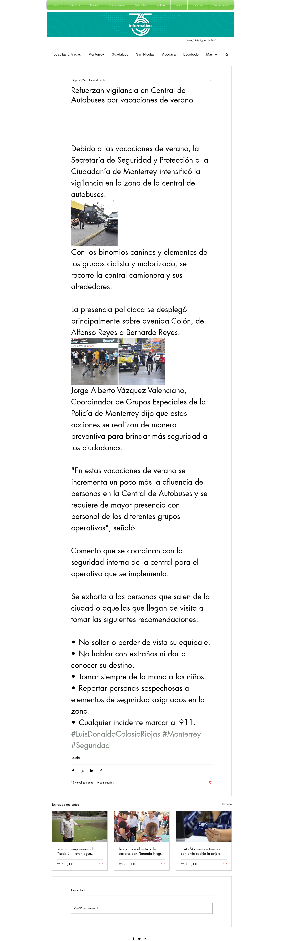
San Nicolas (145, 54)
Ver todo (227, 804)
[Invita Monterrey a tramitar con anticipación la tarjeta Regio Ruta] (203, 826)
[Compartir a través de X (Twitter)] (82, 770)
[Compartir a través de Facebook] (73, 770)
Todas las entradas (66, 54)
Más (209, 54)
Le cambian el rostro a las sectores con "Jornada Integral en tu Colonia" (141, 851)
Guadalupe (120, 54)
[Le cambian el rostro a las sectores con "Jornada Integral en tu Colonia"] (142, 826)
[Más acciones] (210, 79)
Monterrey (96, 54)
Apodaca (169, 54)
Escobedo (191, 54)
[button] (74, 5)
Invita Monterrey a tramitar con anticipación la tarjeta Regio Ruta (200, 851)
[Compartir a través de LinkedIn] (91, 770)
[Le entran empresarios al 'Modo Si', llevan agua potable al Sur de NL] (79, 826)
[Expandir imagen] (94, 223)
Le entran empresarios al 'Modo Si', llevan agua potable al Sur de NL (75, 851)
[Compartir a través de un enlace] (101, 770)
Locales (76, 757)
